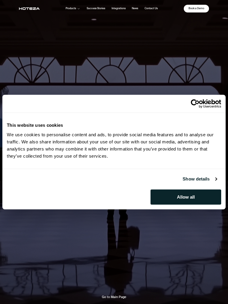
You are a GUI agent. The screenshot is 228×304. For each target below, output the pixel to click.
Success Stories (96, 8)
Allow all (186, 197)
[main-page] (29, 8)
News (135, 8)
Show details (196, 178)
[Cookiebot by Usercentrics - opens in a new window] (195, 103)
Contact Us (151, 8)
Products (71, 8)
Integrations (119, 8)
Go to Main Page (114, 297)
